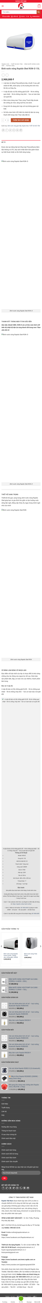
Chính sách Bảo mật (8, 1138)
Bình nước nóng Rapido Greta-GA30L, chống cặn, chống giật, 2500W (11, 955)
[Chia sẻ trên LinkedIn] (20, 130)
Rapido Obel (10, 65)
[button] (2, 6)
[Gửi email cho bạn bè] (13, 130)
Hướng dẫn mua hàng (9, 1127)
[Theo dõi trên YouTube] (27, 1188)
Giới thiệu (4, 1104)
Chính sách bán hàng (8, 1150)
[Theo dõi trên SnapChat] (10, 1188)
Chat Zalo (13, 1302)
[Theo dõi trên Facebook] (3, 1188)
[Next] (40, 950)
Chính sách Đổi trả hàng (9, 1154)
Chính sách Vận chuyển (9, 1161)
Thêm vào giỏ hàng (21, 120)
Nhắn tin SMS (37, 1302)
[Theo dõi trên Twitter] (13, 1188)
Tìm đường (4, 1302)
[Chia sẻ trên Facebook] (6, 130)
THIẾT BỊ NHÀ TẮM (16, 64)
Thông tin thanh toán (8, 1131)
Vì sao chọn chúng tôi (8, 1134)
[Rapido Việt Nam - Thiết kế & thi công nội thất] (21, 6)
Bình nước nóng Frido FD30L (30, 954)
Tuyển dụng (5, 1108)
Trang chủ (5, 64)
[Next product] (3, 75)
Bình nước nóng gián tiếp (14, 126)
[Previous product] (6, 75)
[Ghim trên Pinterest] (17, 130)
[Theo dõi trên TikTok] (6, 1188)
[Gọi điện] (21, 1299)
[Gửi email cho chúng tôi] (17, 1188)
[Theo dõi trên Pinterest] (24, 1188)
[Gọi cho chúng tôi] (20, 1188)
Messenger (29, 1302)
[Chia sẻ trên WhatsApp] (3, 130)
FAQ (2, 1115)
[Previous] (1, 950)
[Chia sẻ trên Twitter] (10, 130)
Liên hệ (3, 1111)
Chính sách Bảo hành (8, 1158)
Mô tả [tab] (3, 142)
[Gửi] (39, 12)
